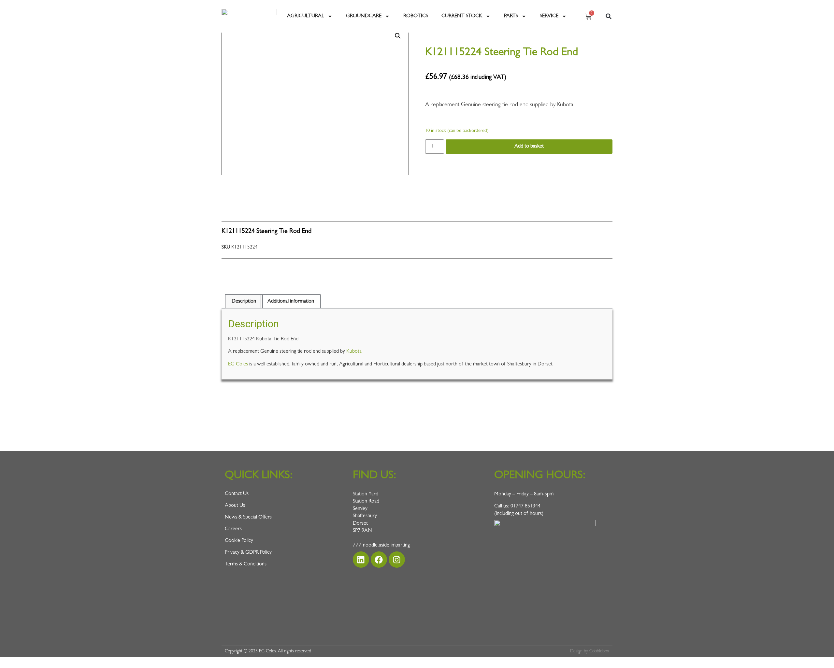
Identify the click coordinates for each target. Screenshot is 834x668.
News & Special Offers (248, 517)
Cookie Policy (239, 541)
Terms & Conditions (245, 564)
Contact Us (237, 494)
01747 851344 (525, 506)
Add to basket (529, 146)
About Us (235, 505)
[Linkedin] (361, 559)
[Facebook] (379, 559)
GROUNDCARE (363, 16)
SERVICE (549, 16)
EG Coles (238, 364)
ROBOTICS (415, 16)
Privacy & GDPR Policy (248, 552)
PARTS (511, 16)
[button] (608, 16)
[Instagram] (397, 559)
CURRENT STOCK (461, 16)
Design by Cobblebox (589, 651)
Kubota (354, 351)
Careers (233, 529)
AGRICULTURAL (305, 16)
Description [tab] (244, 301)
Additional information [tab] (290, 301)
